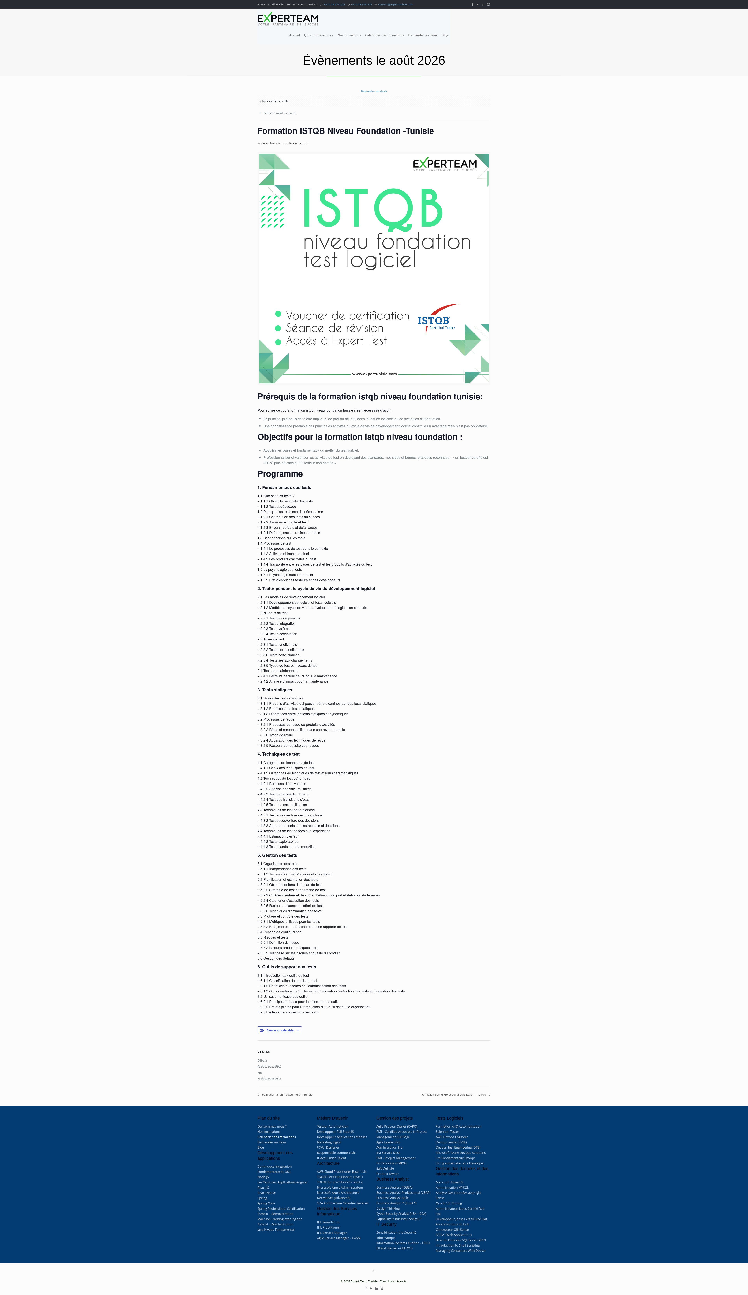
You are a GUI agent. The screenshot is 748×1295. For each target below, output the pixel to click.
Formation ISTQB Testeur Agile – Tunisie (286, 1094)
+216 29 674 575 (361, 4)
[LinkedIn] (483, 4)
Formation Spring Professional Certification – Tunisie (454, 1094)
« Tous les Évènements (273, 101)
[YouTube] (478, 4)
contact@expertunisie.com (395, 4)
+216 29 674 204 (334, 4)
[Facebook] (473, 4)
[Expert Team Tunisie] (288, 18)
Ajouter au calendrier (280, 1030)
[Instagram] (488, 4)
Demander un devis (374, 91)
